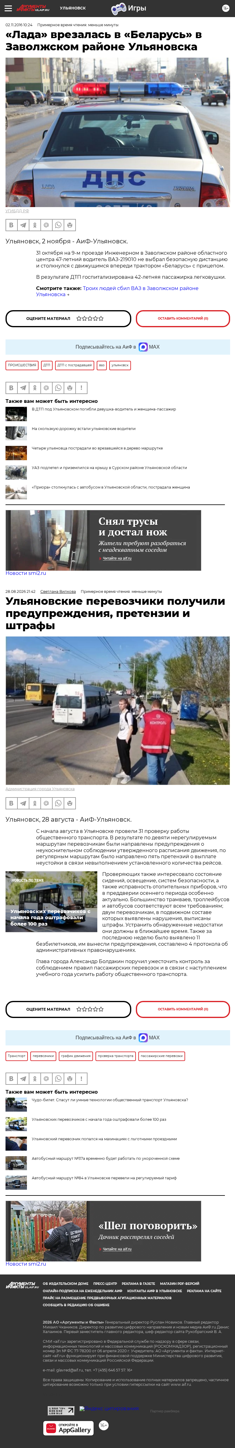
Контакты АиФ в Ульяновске (154, 1291)
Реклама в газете (138, 1284)
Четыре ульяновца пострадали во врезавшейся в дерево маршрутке (97, 448)
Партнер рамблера (164, 1411)
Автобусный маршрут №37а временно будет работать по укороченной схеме (106, 1158)
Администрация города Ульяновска (40, 789)
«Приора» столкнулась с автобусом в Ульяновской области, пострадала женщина (111, 487)
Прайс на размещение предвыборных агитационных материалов (107, 1298)
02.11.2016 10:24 (19, 25)
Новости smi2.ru (26, 573)
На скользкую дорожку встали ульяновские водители (84, 428)
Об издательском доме (65, 1284)
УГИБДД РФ (17, 211)
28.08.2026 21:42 (20, 591)
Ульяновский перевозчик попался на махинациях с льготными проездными (104, 1139)
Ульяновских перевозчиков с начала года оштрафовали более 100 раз (99, 1119)
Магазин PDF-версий (179, 1284)
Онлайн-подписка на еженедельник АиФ (82, 1291)
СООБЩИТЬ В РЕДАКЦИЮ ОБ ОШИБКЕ (76, 1305)
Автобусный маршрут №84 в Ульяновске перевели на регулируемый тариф (104, 1178)
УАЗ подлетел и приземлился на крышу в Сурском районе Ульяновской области (109, 467)
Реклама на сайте (204, 1291)
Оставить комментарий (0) (183, 319)
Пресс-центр (105, 1284)
